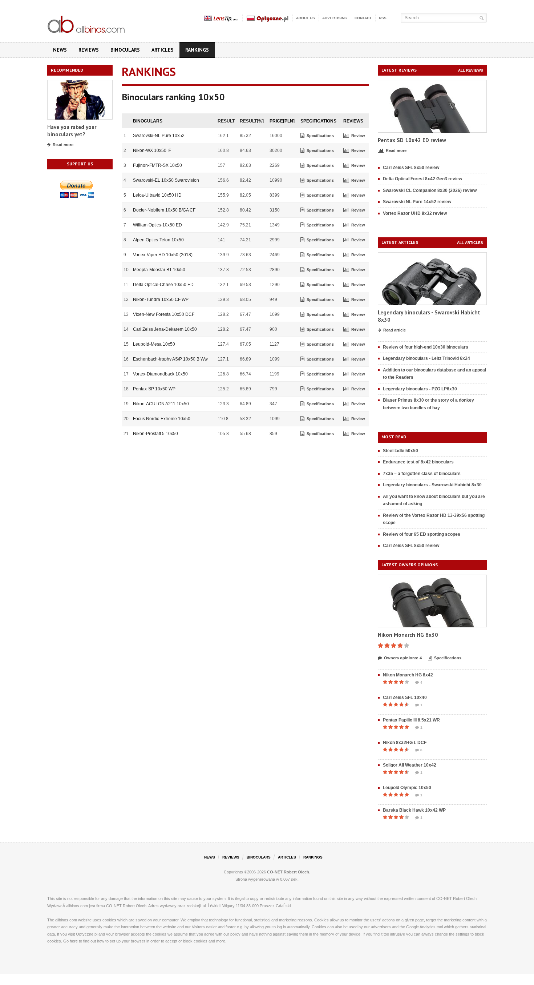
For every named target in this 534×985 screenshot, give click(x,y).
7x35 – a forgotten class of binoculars (422, 473)
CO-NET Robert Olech (288, 872)
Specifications (320, 135)
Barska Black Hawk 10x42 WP (414, 810)
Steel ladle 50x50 (400, 450)
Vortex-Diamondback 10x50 (160, 374)
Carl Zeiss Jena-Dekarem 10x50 (165, 329)
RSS (383, 18)
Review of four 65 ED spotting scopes (421, 534)
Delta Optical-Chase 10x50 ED (163, 284)
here (74, 941)
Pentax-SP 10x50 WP (154, 388)
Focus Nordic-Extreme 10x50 (161, 418)
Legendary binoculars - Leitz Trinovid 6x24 (426, 358)
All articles (470, 243)
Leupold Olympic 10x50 (407, 787)
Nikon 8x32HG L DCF (404, 742)
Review (358, 135)
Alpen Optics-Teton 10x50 (158, 239)
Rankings (197, 50)
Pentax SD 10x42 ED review (412, 140)
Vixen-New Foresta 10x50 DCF (163, 314)
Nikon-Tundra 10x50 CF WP (161, 299)
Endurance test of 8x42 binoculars (418, 462)
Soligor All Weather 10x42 (409, 765)
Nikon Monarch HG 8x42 (408, 675)
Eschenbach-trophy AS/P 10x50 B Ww (170, 359)
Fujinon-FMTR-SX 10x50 (157, 165)
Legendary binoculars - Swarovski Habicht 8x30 (432, 484)
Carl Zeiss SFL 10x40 (405, 697)
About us (305, 18)
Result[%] (252, 121)
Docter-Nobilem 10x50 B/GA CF (164, 210)
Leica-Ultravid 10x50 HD (157, 195)
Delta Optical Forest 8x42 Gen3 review (422, 178)
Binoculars (125, 50)
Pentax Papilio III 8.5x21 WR (411, 720)
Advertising (334, 18)
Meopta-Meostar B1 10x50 (159, 269)
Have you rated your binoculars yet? (71, 131)
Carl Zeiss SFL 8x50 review (411, 167)
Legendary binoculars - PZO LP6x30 (420, 388)
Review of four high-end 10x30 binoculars (425, 347)
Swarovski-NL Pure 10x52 (159, 135)
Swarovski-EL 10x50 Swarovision (166, 180)
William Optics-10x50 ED (157, 225)
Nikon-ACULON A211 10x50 (161, 403)
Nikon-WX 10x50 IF (152, 150)
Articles (162, 50)
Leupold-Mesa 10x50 (154, 344)
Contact (363, 18)
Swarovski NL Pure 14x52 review (417, 201)
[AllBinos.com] (86, 23)
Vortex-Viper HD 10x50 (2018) (163, 254)
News (60, 50)
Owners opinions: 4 (403, 658)
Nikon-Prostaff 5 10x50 (155, 433)
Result (226, 121)
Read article (394, 330)
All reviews (470, 70)
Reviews (88, 50)
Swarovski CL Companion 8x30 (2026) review (430, 190)
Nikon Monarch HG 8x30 (408, 634)
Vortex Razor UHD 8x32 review (415, 213)
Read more (63, 144)
